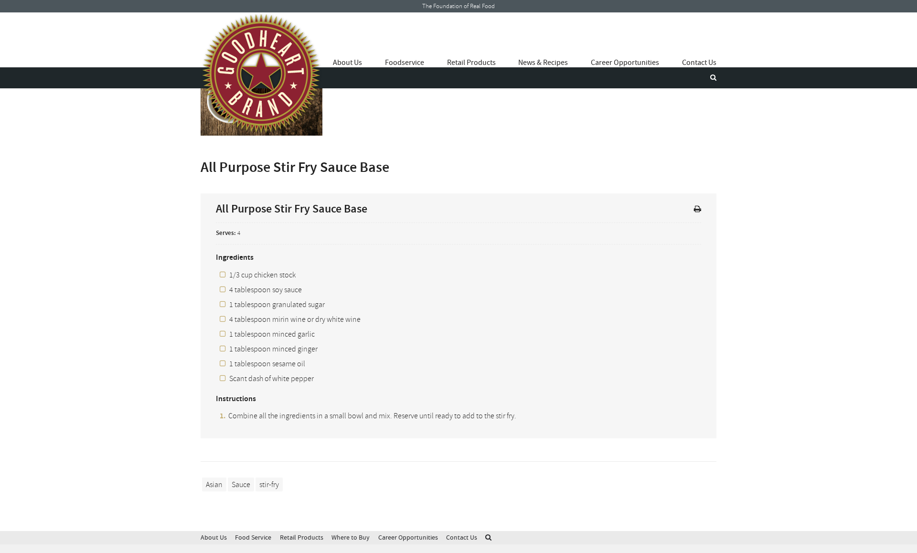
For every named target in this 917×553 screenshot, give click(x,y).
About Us (347, 62)
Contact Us (699, 62)
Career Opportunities (625, 62)
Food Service (253, 537)
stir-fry (269, 484)
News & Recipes (543, 62)
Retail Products (471, 62)
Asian (214, 484)
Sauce (241, 484)
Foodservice (404, 62)
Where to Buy (350, 537)
